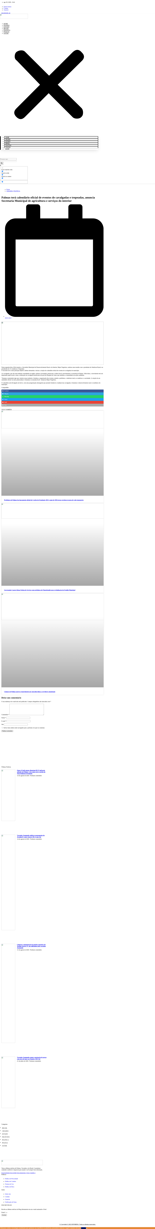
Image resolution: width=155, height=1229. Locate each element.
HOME (7, 137)
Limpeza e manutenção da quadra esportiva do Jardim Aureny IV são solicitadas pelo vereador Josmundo (31, 946)
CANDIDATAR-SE (10, 759)
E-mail (3, 721)
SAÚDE (6, 33)
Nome (3, 718)
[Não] (86, 1228)
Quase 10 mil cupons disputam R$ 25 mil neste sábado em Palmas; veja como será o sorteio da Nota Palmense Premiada (31, 772)
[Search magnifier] (1, 163)
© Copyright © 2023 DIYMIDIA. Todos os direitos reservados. (77, 1224)
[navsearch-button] (2, 155)
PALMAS (7, 139)
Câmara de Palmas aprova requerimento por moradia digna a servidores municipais (29, 691)
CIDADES (9, 191)
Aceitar (83, 1228)
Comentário (5, 714)
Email (3, 1212)
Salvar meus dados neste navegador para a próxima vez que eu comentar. (24, 728)
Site (2, 724)
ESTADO (7, 141)
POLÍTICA (8, 145)
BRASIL (7, 143)
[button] (49, 85)
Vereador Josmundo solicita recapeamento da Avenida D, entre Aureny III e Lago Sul (31, 836)
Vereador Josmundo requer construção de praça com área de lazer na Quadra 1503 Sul (31, 1058)
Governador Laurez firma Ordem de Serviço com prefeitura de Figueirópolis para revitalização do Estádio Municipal (39, 590)
